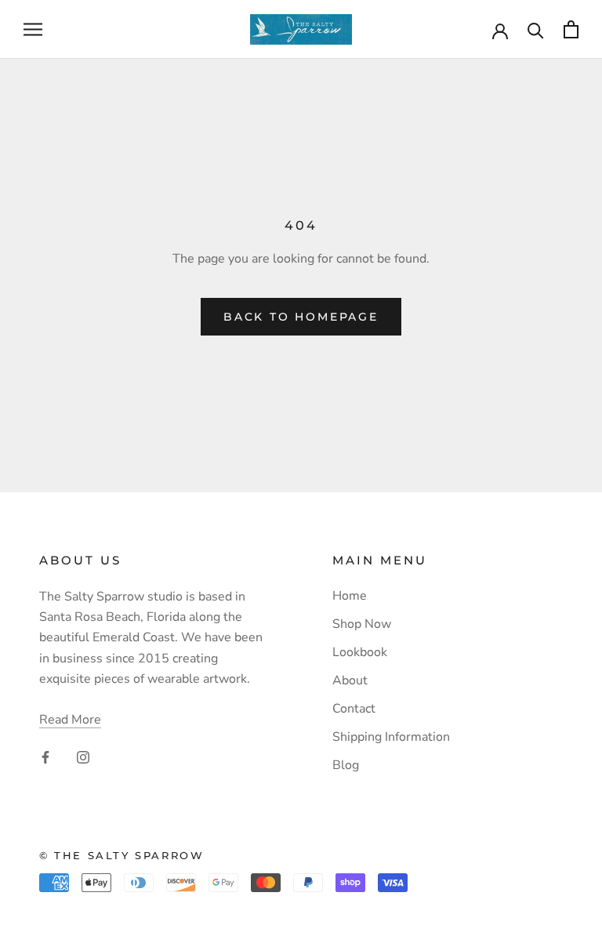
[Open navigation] (33, 30)
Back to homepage (301, 317)
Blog (345, 765)
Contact (353, 708)
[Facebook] (45, 756)
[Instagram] (83, 756)
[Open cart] (571, 29)
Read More (70, 719)
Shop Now (361, 624)
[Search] (536, 29)
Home (349, 595)
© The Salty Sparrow (121, 855)
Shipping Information (391, 737)
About (350, 680)
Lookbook (359, 652)
